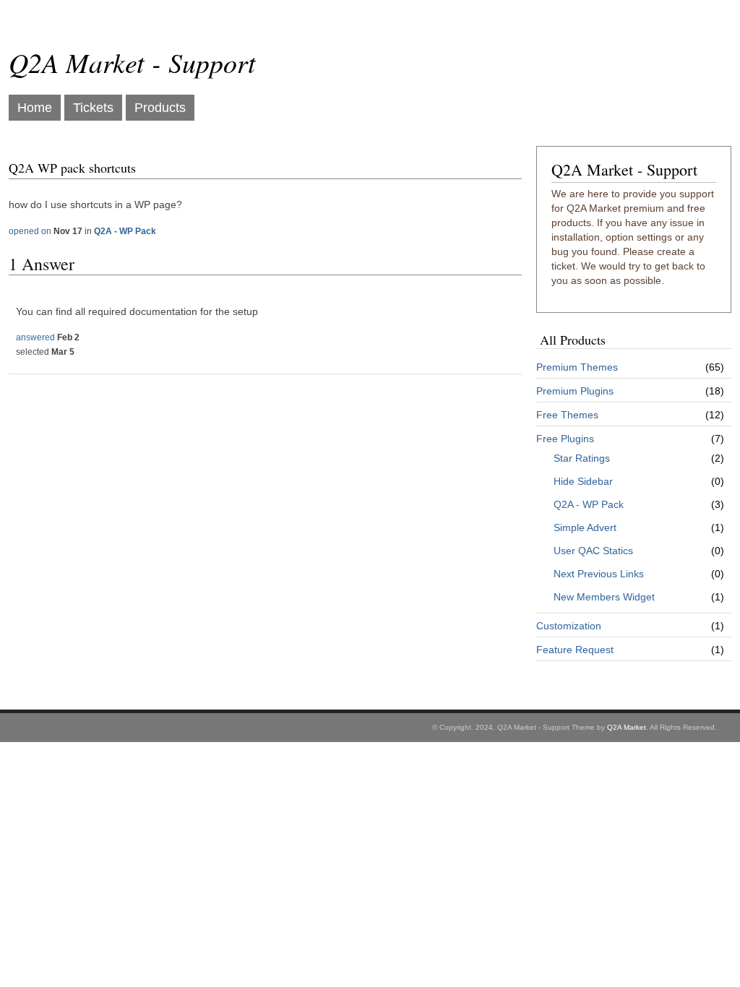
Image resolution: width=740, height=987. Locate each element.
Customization (568, 626)
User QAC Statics (593, 550)
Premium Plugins (575, 391)
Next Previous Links (599, 573)
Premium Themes (577, 367)
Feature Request (575, 649)
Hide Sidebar (583, 481)
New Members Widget (604, 597)
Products (160, 107)
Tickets (93, 107)
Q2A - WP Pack (589, 504)
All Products (573, 339)
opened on (30, 231)
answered (35, 337)
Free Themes (567, 415)
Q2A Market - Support (132, 61)
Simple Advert (585, 527)
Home (34, 107)
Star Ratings (582, 458)
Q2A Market (626, 727)
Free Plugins (565, 438)
